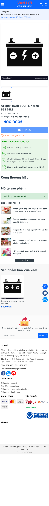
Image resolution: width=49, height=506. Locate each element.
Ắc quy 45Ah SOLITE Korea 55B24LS (12, 302)
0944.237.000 (7, 365)
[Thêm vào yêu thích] (12, 135)
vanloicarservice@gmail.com (13, 368)
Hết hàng (24, 129)
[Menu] (2, 4)
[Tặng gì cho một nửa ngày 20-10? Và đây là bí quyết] (6, 231)
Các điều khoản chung (10, 386)
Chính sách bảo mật (9, 383)
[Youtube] (13, 373)
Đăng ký (43, 335)
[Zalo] (8, 373)
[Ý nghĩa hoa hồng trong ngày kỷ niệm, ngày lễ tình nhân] (6, 220)
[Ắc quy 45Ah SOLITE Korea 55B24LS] (12, 287)
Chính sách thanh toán (10, 392)
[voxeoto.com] (24, 4)
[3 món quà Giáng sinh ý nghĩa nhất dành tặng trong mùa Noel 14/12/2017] (6, 210)
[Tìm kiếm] (41, 4)
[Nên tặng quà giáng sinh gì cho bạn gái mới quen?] (6, 252)
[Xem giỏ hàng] (46, 4)
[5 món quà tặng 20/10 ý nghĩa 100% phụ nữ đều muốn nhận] (6, 241)
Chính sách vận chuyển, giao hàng (15, 389)
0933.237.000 (21, 365)
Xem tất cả (24, 260)
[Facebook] (3, 373)
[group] (24, 54)
